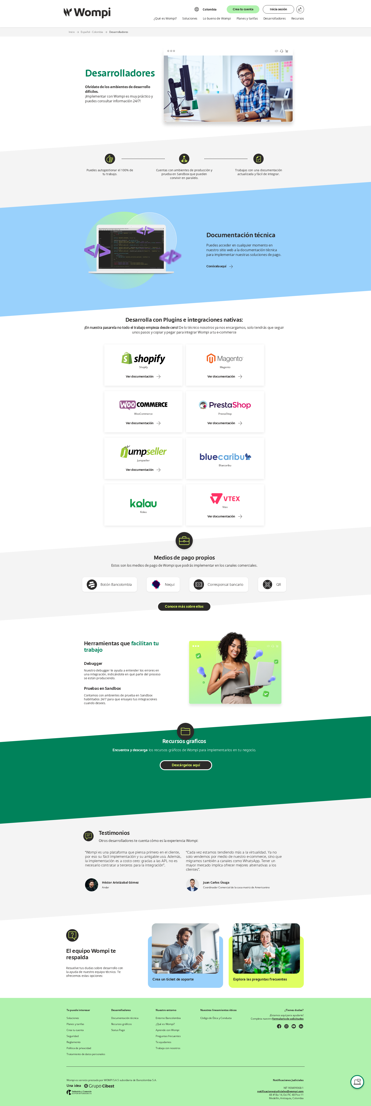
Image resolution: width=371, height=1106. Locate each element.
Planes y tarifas (75, 1024)
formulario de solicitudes (288, 1018)
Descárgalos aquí (186, 765)
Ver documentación (140, 376)
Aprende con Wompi (167, 1030)
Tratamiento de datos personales (86, 1054)
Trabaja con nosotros (168, 1048)
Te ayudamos (163, 1042)
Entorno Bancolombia (168, 1018)
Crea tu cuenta (243, 9)
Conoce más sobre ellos (184, 607)
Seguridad (72, 1036)
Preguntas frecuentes (168, 1036)
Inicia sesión (278, 9)
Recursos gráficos (121, 1024)
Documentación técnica (124, 1018)
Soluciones (73, 1018)
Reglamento (74, 1042)
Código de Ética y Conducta (216, 1018)
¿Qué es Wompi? (165, 1024)
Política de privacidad (79, 1048)
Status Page (118, 1030)
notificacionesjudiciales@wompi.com (280, 1091)
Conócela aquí (216, 266)
